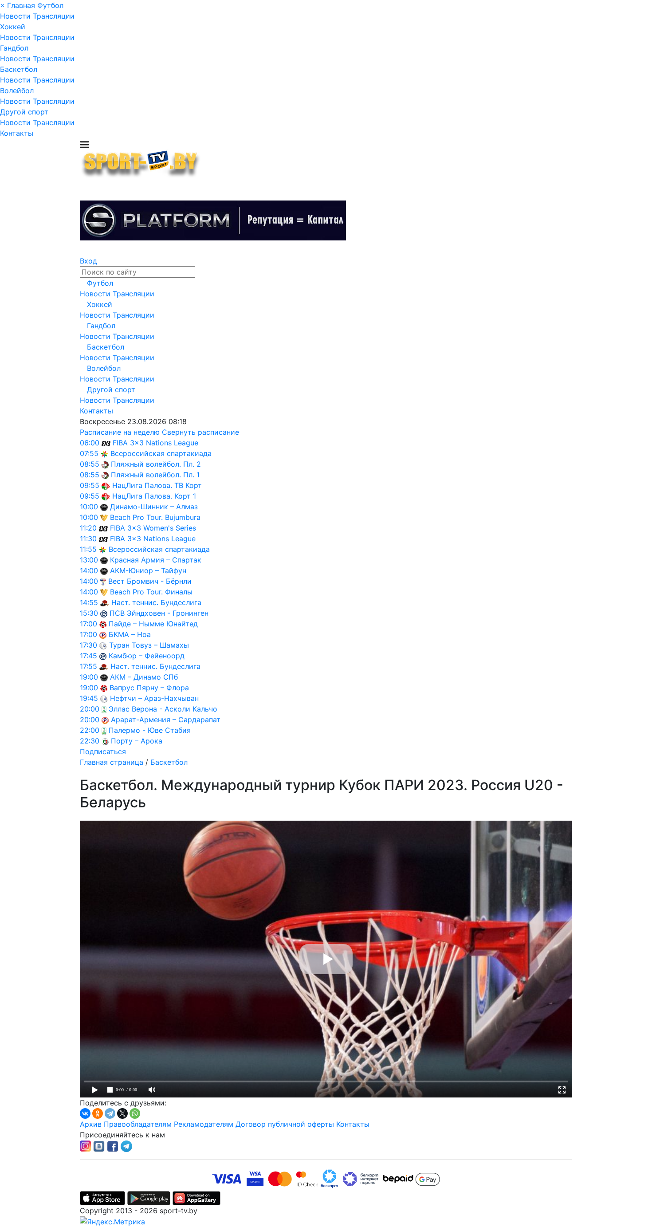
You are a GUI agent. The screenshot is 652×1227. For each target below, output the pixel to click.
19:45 (89, 698)
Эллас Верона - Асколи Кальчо (163, 708)
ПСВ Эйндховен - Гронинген (159, 613)
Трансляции (54, 16)
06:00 (89, 442)
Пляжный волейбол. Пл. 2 (156, 464)
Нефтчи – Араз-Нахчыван (154, 698)
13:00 (89, 559)
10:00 (89, 506)
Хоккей (12, 26)
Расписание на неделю (120, 432)
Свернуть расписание (200, 432)
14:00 (89, 570)
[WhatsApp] (135, 1113)
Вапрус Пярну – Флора (149, 687)
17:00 (88, 623)
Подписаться (103, 751)
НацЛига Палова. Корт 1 (154, 496)
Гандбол (14, 47)
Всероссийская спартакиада (161, 453)
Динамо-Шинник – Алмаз (154, 506)
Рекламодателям (203, 1124)
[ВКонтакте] (85, 1113)
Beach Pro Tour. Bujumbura (155, 517)
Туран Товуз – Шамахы (149, 645)
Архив (91, 1124)
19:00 (89, 676)
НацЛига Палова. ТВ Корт (157, 485)
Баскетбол (18, 69)
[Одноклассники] (97, 1113)
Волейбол (17, 90)
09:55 (89, 485)
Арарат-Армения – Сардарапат (165, 719)
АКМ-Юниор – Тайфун (148, 570)
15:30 (89, 613)
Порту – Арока (136, 740)
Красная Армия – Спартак (155, 559)
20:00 (89, 708)
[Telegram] (110, 1113)
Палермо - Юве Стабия (150, 730)
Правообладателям (138, 1124)
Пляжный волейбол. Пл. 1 (155, 474)
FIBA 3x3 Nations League (155, 442)
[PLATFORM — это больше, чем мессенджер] (213, 220)
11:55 (88, 549)
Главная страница (111, 762)
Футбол (50, 5)
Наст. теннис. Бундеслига (156, 602)
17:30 (88, 645)
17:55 (88, 666)
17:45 (88, 655)
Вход (88, 260)
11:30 (88, 538)
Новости (15, 16)
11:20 (88, 527)
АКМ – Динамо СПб (144, 676)
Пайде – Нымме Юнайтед (153, 623)
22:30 (89, 740)
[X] (122, 1113)
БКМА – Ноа (130, 634)
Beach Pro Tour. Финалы (151, 591)
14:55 (89, 602)
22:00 (89, 730)
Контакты (16, 133)
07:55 (89, 453)
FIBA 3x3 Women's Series (153, 527)
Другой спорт (24, 111)
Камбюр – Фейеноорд (147, 655)
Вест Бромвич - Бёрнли (150, 581)
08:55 (89, 464)
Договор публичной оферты (285, 1124)
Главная (21, 5)
